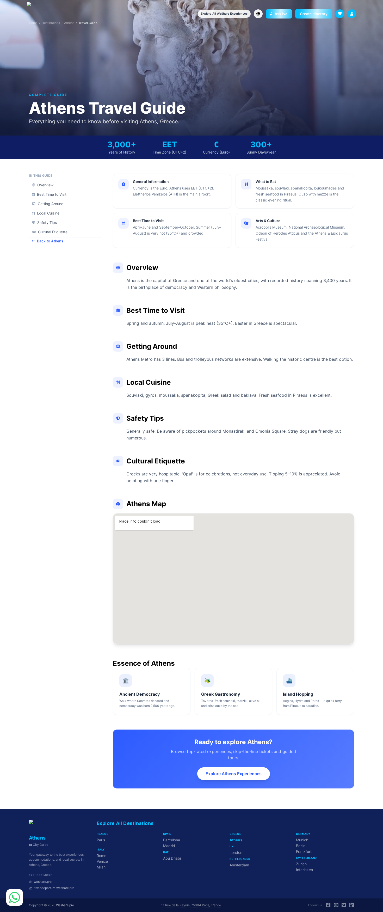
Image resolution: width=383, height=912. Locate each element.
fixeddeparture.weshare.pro (54, 888)
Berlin (300, 845)
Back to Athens (50, 241)
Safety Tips (47, 222)
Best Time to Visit (51, 194)
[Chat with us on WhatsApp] (14, 897)
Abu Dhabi (172, 858)
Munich (302, 840)
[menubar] (351, 13)
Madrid (169, 845)
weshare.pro (43, 882)
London (236, 852)
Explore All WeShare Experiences (224, 13)
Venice (102, 861)
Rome (101, 855)
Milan (101, 867)
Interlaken (304, 869)
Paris (101, 840)
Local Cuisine (48, 213)
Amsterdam (239, 865)
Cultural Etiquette (52, 232)
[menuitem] (351, 13)
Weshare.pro (65, 905)
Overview (45, 185)
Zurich (301, 864)
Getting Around (51, 203)
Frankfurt (304, 851)
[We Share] (38, 14)
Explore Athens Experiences (234, 773)
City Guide (40, 845)
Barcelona (171, 840)
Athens (236, 840)
